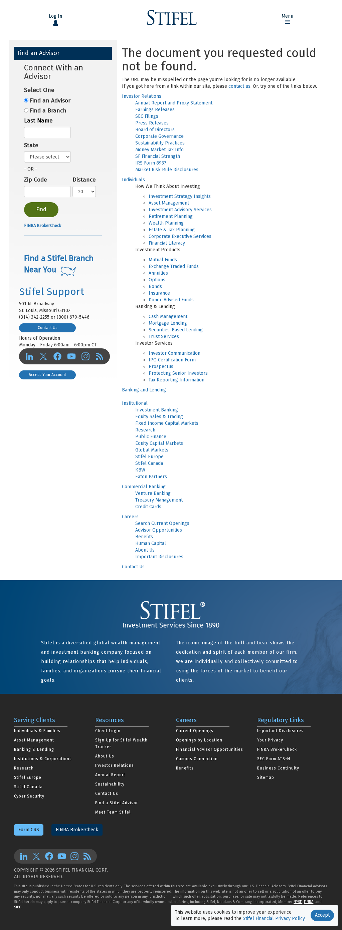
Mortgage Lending (168, 323)
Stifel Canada (149, 463)
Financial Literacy (167, 243)
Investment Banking (156, 410)
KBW (140, 470)
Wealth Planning (166, 223)
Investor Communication (174, 353)
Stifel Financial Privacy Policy (274, 918)
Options (157, 280)
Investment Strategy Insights (180, 196)
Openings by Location (199, 740)
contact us (239, 86)
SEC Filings (146, 116)
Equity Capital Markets (159, 443)
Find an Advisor (50, 100)
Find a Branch (48, 110)
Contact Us (133, 567)
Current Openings (194, 730)
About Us (145, 550)
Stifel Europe (149, 456)
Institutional (135, 403)
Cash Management (168, 316)
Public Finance (150, 436)
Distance (84, 179)
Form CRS (28, 830)
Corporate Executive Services (180, 236)
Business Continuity (278, 768)
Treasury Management (159, 500)
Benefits (144, 537)
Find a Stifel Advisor (116, 803)
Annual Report (110, 774)
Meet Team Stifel (113, 812)
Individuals (133, 180)
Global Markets (151, 450)
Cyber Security (29, 796)
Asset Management (169, 203)
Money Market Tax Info (159, 149)
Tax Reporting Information (176, 380)
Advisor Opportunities (158, 530)
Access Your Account (47, 374)
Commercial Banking (144, 487)
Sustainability (110, 784)
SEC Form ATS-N (273, 758)
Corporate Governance (159, 136)
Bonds (155, 286)
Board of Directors (155, 129)
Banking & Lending (34, 749)
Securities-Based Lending (176, 330)
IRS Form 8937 (150, 163)
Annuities (158, 273)
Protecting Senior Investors (178, 373)
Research (145, 430)
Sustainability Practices (160, 143)
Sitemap (265, 777)
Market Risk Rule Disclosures (166, 170)
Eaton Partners (151, 477)
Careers (130, 517)
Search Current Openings (162, 523)
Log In (55, 16)
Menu (287, 16)
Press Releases (152, 123)
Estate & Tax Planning (172, 230)
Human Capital (150, 543)
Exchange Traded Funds (174, 266)
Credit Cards (148, 507)
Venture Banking (153, 493)
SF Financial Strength (157, 156)
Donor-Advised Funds (171, 300)
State (31, 145)
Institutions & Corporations (43, 758)
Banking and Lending (144, 390)
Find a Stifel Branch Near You (59, 264)
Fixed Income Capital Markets (166, 423)
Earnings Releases (155, 109)
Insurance (159, 293)
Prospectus (161, 366)
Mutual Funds (163, 260)
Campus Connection (197, 758)
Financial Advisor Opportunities (209, 749)
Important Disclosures (159, 557)
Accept (322, 915)
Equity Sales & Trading (159, 416)
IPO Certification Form (172, 360)
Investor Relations (141, 96)
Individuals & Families (37, 730)
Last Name (38, 120)
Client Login (108, 730)
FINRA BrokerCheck (42, 225)
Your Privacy (270, 740)
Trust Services (164, 336)
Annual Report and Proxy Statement (173, 103)
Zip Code (35, 179)
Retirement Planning (171, 216)
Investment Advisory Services (180, 210)
